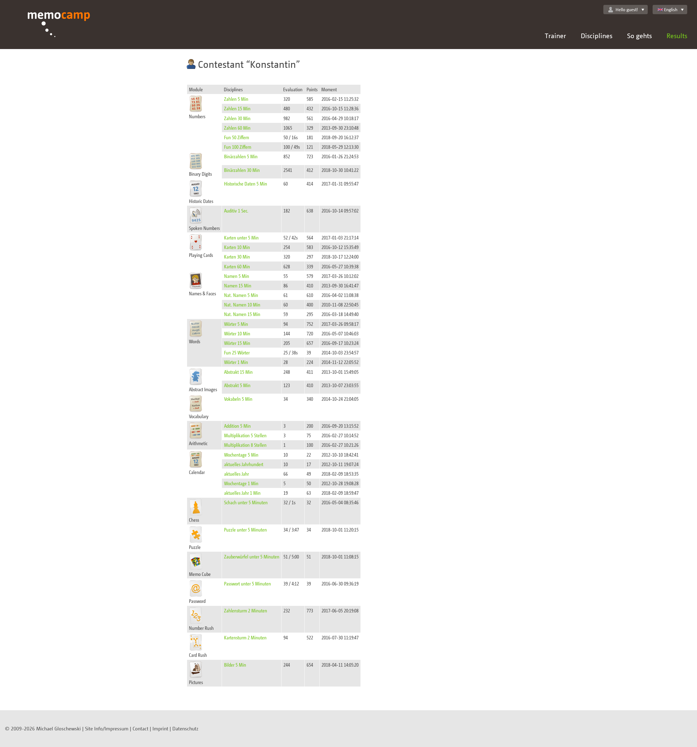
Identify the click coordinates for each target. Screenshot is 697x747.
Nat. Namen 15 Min (242, 314)
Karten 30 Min (237, 256)
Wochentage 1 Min (241, 483)
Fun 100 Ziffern (237, 147)
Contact (140, 728)
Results (677, 35)
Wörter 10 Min (237, 333)
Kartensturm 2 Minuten (245, 637)
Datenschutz (185, 728)
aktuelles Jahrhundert (243, 464)
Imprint (160, 728)
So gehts (639, 35)
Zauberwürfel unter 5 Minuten (251, 556)
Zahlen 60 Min (237, 127)
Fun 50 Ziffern (236, 137)
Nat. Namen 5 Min (241, 295)
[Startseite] (59, 30)
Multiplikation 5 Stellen (245, 435)
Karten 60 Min (237, 266)
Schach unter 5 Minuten (246, 502)
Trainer (555, 35)
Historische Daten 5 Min (245, 183)
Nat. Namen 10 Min (242, 304)
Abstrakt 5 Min (237, 385)
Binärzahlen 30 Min (242, 170)
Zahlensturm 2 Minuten (245, 610)
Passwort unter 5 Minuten (247, 583)
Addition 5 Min (237, 426)
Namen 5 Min (236, 276)
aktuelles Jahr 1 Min (242, 493)
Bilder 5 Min (235, 664)
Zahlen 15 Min (237, 108)
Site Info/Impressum (107, 728)
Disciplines (596, 35)
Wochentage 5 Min (241, 454)
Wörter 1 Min (236, 362)
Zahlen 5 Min (236, 99)
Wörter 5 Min (236, 324)
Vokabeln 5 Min (238, 399)
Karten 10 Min (237, 247)
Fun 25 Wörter (237, 352)
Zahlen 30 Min (237, 118)
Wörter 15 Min (237, 343)
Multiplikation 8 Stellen (245, 445)
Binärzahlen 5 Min (241, 156)
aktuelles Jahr (236, 473)
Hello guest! (627, 9)
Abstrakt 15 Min (238, 372)
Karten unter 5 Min (241, 237)
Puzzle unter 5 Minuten (245, 529)
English (670, 9)
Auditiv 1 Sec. (236, 210)
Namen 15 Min (237, 285)
